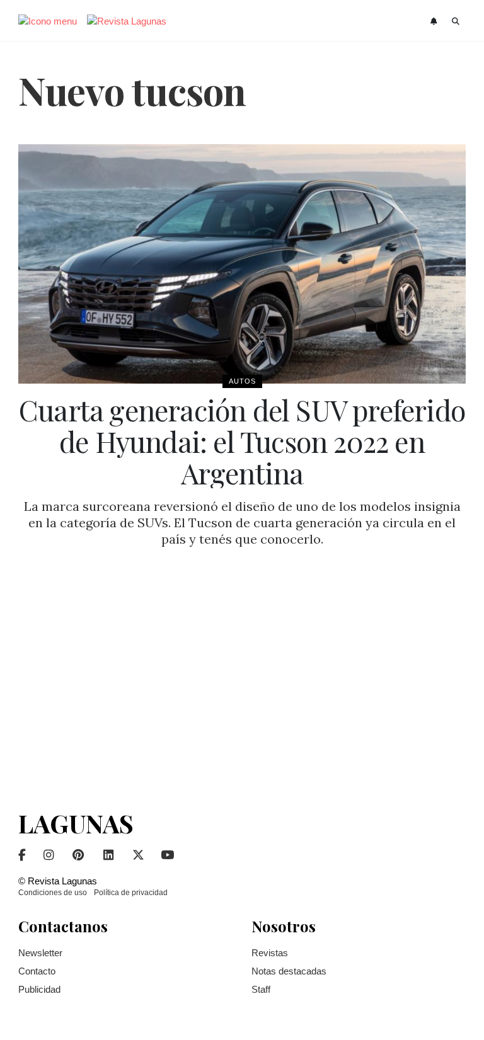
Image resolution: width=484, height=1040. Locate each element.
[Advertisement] (242, 676)
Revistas (269, 952)
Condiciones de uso (52, 892)
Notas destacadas (288, 971)
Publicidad (39, 989)
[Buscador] (456, 21)
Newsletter (40, 952)
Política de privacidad (131, 892)
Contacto (36, 971)
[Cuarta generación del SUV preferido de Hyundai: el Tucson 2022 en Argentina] (242, 264)
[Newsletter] (435, 21)
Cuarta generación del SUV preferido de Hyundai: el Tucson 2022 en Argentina (242, 441)
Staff (260, 989)
